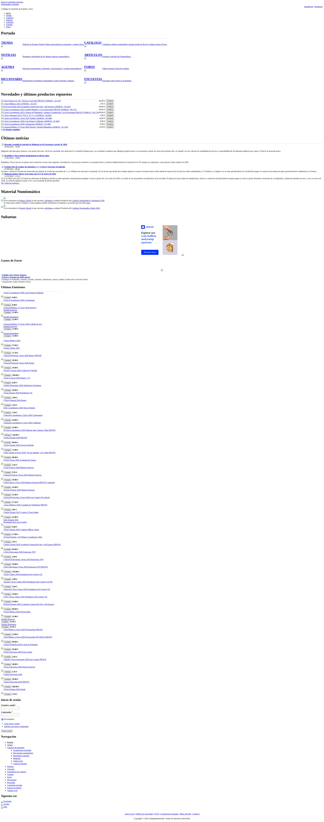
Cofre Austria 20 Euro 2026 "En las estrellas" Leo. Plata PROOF (29, 453)
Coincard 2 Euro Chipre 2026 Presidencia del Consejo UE (26, 589)
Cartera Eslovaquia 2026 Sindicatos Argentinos (22, 385)
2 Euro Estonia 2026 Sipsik (14, 689)
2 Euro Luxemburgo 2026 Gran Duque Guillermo (31, 121)
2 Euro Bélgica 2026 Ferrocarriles (17, 612)
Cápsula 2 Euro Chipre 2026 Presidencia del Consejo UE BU (28, 582)
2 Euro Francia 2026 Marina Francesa (18, 468)
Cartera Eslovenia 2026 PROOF (16, 682)
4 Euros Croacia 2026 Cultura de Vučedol (20, 370)
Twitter (6, 804)
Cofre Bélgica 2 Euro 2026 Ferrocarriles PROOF (23, 630)
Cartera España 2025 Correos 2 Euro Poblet (20, 512)
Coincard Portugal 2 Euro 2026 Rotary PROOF (22, 355)
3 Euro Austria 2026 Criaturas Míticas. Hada (21, 530)
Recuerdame (9, 719)
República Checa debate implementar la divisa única (26, 156)
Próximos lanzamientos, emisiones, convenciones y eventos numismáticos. (52, 68)
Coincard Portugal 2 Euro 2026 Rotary (18, 363)
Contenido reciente (14, 785)
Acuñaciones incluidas (22, 750)
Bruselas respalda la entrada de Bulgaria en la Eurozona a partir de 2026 (35, 144)
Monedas (17, 758)
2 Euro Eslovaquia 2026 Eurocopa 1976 (19, 552)
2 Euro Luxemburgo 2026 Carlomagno (27, 124)
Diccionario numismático (23, 753)
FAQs (156, 814)
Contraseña (7, 712)
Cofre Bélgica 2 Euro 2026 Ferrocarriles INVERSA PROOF (27, 637)
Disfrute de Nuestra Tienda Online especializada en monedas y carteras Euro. (53, 44)
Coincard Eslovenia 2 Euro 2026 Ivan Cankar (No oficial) (26, 497)
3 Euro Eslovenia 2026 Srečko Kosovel (19, 667)
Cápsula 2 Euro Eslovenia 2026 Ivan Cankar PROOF (24, 659)
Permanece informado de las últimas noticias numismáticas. (46, 56)
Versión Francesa (10, 310)
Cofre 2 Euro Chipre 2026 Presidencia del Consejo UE (25, 597)
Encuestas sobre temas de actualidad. (117, 81)
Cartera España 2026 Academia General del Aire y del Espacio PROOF (32, 544)
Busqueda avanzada (21, 756)
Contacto (196, 814)
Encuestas (11, 782)
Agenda (9, 25)
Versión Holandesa (10, 317)
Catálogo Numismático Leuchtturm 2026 (88, 201)
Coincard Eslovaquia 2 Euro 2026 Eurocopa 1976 (23, 559)
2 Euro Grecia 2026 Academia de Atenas (19, 460)
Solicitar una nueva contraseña (16, 726)
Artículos (9, 22)
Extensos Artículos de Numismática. (116, 56)
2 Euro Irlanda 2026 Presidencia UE (17, 393)
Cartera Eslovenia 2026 (12, 674)
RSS (5, 807)
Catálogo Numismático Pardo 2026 (86, 208)
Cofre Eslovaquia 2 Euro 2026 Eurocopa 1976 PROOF (25, 567)
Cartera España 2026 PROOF (15, 438)
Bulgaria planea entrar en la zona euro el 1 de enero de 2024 (30, 174)
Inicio (8, 13)
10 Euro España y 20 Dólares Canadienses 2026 (22, 537)
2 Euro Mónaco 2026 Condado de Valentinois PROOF (25, 505)
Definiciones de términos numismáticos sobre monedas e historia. (48, 81)
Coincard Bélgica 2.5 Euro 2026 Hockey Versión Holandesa (35, 127)
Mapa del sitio (185, 814)
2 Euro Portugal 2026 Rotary (15, 400)
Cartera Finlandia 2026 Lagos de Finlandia (20, 644)
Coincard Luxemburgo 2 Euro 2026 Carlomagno (23, 415)
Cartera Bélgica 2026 (11, 341)
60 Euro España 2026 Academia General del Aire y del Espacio (36, 107)
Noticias (9, 20)
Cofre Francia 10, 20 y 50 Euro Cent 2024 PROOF (32, 101)
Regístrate (318, 7)
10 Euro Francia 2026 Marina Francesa (19, 490)
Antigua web (12, 790)
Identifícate (308, 7)
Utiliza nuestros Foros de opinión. (115, 68)
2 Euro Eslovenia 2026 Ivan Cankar (17, 652)
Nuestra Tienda (25, 201)
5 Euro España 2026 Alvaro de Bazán (18, 445)
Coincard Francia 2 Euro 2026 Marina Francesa (22, 475)
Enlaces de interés (14, 788)
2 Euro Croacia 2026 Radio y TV (16, 378)
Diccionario (11, 780)
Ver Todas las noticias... (10, 183)
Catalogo (9, 18)
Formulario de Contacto (16, 772)
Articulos (10, 769)
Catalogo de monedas (15, 748)
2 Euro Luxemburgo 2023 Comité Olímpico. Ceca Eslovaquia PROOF (39, 109)
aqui (88, 203)
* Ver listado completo (10, 129)
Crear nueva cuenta (11, 724)
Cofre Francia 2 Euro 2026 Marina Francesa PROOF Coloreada (29, 482)
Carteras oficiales (20, 764)
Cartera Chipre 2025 (11, 348)
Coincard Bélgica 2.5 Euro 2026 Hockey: (20, 308)
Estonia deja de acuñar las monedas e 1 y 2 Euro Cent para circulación (34, 167)
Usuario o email (8, 705)
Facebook (7, 801)
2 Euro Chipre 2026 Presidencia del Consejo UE (22, 574)
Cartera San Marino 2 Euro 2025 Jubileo (27, 118)
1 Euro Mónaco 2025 (20, 104)
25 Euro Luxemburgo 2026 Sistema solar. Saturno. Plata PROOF (29, 430)
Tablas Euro (18, 761)
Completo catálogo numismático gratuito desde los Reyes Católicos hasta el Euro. (134, 44)
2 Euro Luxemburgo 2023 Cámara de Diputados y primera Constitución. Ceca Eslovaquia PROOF (51, 112)
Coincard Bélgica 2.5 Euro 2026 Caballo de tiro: (22, 324)
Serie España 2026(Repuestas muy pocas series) (15, 521)
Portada (10, 742)
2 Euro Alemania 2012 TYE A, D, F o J (27, 115)
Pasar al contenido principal (12, 2)
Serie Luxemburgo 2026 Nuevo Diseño (19, 408)
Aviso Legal (129, 814)
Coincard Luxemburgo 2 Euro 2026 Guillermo (22, 423)
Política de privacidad (144, 814)
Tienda (9, 15)
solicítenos (48, 201)
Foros (8, 27)
